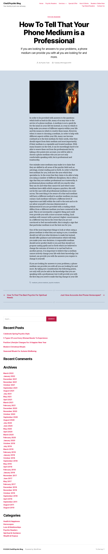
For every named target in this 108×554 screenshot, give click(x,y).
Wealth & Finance (10, 536)
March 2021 (8, 402)
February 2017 (9, 484)
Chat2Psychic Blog (12, 3)
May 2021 (7, 397)
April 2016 (7, 499)
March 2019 (8, 449)
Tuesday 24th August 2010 (62, 63)
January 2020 (9, 440)
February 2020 (9, 437)
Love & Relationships (12, 527)
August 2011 (8, 505)
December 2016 (10, 487)
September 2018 (10, 461)
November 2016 (10, 490)
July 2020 (7, 423)
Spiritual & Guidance (12, 533)
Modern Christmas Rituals (14, 347)
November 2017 (10, 476)
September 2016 (10, 496)
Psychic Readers (51, 3)
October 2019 (9, 443)
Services (62, 3)
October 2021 (9, 385)
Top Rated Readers (88, 6)
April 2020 (7, 432)
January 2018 (9, 473)
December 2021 (10, 379)
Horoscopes (8, 524)
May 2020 (7, 429)
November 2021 (10, 382)
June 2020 (7, 426)
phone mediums (43, 282)
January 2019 (9, 455)
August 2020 (9, 420)
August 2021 (8, 391)
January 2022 (9, 376)
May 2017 (7, 481)
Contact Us (101, 6)
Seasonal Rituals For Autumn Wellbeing (19, 351)
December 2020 (10, 408)
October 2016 (9, 493)
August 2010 (8, 508)
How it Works (84, 3)
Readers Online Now (98, 3)
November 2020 (10, 411)
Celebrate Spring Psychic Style (16, 334)
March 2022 (8, 373)
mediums (35, 282)
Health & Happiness (11, 521)
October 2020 (9, 414)
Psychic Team (45, 63)
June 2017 (7, 478)
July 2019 (7, 446)
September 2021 (10, 388)
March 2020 (8, 435)
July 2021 (7, 394)
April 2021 (7, 400)
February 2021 (9, 405)
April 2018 (7, 467)
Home (41, 3)
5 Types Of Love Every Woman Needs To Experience (25, 338)
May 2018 (7, 464)
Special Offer (73, 3)
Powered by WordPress (33, 549)
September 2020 (10, 417)
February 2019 (9, 452)
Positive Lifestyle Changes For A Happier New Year (24, 342)
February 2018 (9, 470)
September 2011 (10, 502)
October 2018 (9, 458)
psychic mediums (54, 282)
